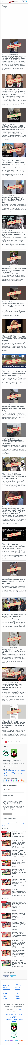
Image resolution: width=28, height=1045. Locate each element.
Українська (17, 998)
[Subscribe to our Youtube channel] (19, 780)
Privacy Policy (18, 987)
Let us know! (14, 766)
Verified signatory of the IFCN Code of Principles (14, 770)
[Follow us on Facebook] (9, 780)
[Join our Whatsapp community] (14, 780)
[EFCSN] (14, 1034)
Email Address (6, 789)
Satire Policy (5, 987)
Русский (17, 996)
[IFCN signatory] (14, 1027)
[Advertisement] (14, 22)
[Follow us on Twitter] (16, 780)
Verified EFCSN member (9, 772)
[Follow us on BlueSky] (6, 780)
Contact (16, 990)
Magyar (16, 995)
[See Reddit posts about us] (21, 780)
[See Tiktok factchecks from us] (4, 780)
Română (4, 996)
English (16, 993)
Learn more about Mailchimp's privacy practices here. (12, 810)
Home (4, 984)
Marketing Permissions (8, 795)
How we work (18, 985)
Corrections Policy (6, 989)
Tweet (13, 977)
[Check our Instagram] (11, 780)
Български (5, 993)
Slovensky (5, 998)
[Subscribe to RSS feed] (24, 780)
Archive (4, 990)
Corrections (17, 989)
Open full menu (2, 2)
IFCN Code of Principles (8, 985)
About (16, 984)
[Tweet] (26, 1)
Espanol (4, 995)
